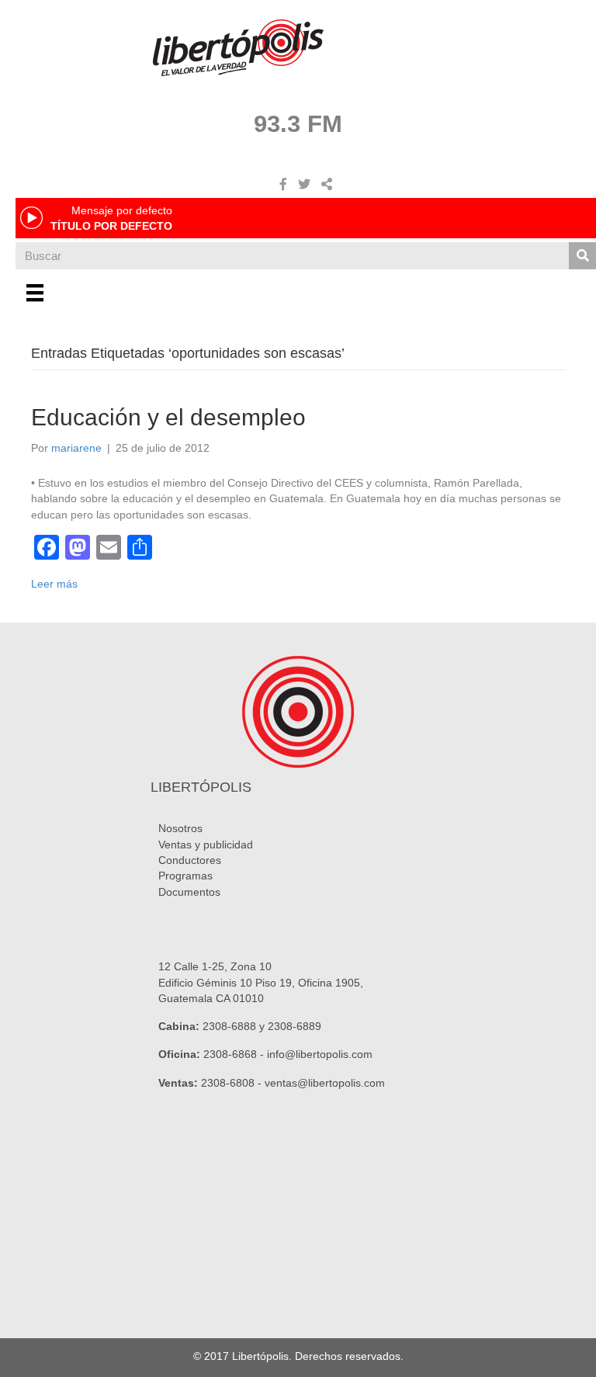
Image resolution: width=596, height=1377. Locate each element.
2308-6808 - (233, 1083)
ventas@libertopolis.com (325, 1083)
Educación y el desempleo (168, 417)
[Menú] (35, 292)
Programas (185, 875)
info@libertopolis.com (319, 1054)
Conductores (189, 860)
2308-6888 (229, 1026)
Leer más (54, 584)
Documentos (189, 892)
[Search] (582, 255)
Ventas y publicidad (205, 844)
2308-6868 (230, 1054)
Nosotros (180, 828)
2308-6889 (294, 1026)
